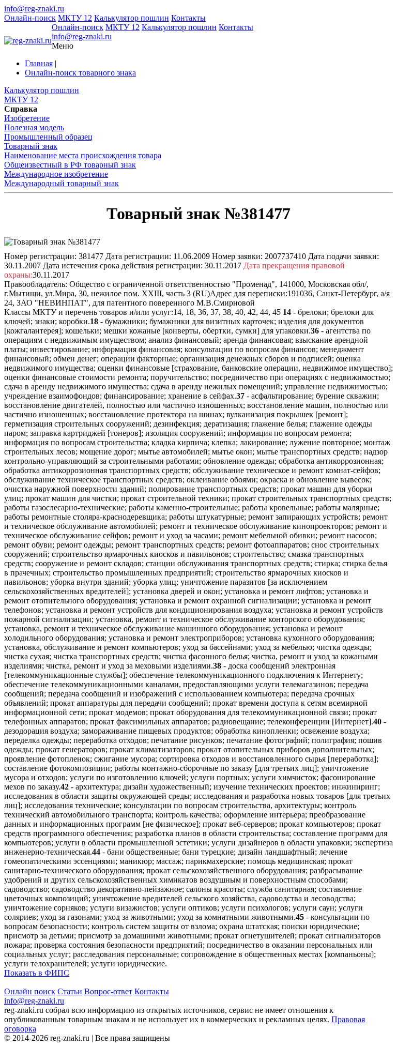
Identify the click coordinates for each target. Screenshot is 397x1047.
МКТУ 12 (75, 17)
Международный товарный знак (61, 183)
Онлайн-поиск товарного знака (80, 72)
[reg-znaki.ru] (28, 40)
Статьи (69, 991)
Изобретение (27, 118)
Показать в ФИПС (36, 972)
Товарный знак (30, 146)
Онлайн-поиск (30, 17)
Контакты (188, 17)
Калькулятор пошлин (131, 17)
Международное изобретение (56, 174)
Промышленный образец (48, 136)
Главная (39, 63)
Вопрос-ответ (108, 991)
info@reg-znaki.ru (34, 8)
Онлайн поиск (29, 991)
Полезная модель (34, 127)
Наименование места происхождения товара (82, 155)
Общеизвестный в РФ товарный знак (70, 164)
